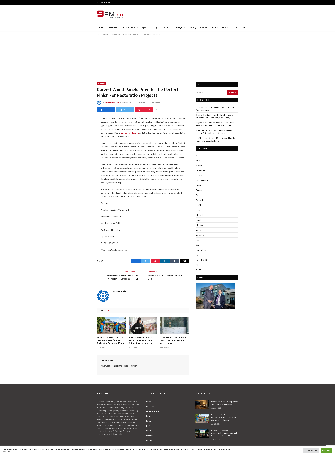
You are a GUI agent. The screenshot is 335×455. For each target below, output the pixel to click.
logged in (116, 366)
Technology (201, 250)
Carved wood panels (130, 133)
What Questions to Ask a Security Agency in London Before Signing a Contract (141, 340)
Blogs (198, 160)
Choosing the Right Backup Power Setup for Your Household (224, 403)
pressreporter (112, 102)
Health (215, 27)
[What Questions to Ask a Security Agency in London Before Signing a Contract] (143, 325)
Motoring (200, 235)
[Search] (244, 27)
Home (102, 27)
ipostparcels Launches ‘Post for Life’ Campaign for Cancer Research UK (122, 277)
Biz (197, 155)
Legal (156, 27)
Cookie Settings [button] (311, 450)
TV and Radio (201, 260)
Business (113, 27)
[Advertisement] (167, 58)
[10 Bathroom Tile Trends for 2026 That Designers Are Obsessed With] (174, 325)
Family (198, 185)
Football (199, 200)
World (225, 27)
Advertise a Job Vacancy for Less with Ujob (165, 277)
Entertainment (128, 27)
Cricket (199, 175)
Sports (199, 245)
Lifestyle (178, 27)
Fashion (199, 190)
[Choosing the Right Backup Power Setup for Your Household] (202, 404)
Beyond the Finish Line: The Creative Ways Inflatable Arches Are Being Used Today (111, 340)
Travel (235, 27)
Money (192, 27)
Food (198, 195)
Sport (144, 27)
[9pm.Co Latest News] (110, 14)
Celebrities (200, 170)
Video (198, 265)
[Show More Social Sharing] (156, 109)
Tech (165, 27)
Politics (203, 27)
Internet (199, 215)
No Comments (142, 102)
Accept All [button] (326, 450)
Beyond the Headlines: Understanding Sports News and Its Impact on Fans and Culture (224, 433)
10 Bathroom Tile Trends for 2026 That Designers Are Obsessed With (173, 340)
